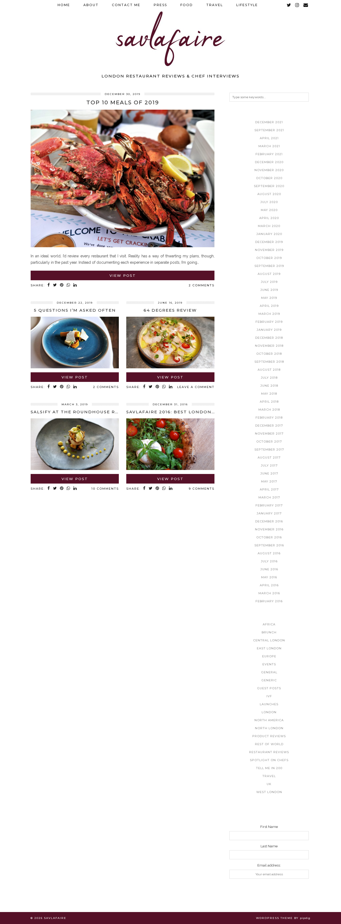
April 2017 (269, 489)
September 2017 (269, 449)
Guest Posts (269, 688)
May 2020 (269, 210)
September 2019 (269, 266)
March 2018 (269, 409)
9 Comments (201, 488)
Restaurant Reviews (269, 752)
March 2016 (269, 593)
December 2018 (269, 338)
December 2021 (269, 122)
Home (64, 5)
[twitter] (289, 5)
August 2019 (269, 274)
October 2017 (269, 441)
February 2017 (269, 505)
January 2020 (269, 234)
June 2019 (269, 290)
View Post (122, 275)
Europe (269, 656)
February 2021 (269, 154)
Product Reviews (269, 736)
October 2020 (269, 178)
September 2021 (269, 130)
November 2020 (269, 170)
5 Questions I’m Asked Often (75, 310)
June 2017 (269, 473)
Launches (269, 704)
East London (269, 648)
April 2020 (269, 218)
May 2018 (269, 393)
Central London (269, 640)
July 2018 (269, 378)
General (269, 672)
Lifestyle (247, 5)
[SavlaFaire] (170, 35)
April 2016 (269, 585)
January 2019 (269, 330)
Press (160, 5)
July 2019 (269, 282)
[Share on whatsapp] (68, 285)
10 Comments (105, 488)
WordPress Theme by (283, 918)
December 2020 (269, 162)
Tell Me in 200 (269, 768)
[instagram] (297, 5)
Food (186, 5)
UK (269, 784)
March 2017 (269, 497)
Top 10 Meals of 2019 (122, 102)
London (269, 712)
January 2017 (269, 513)
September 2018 (269, 362)
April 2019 (269, 306)
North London (269, 728)
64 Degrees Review (170, 310)
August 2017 (269, 457)
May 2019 (269, 298)
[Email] (305, 5)
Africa (269, 624)
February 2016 (269, 601)
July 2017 (269, 465)
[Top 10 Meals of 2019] (122, 246)
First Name (269, 827)
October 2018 (269, 354)
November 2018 (269, 346)
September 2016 (269, 545)
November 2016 (269, 529)
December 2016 (269, 521)
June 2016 (269, 569)
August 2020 (269, 194)
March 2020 (269, 226)
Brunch (269, 632)
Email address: (269, 865)
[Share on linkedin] (75, 285)
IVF (269, 696)
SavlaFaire (55, 918)
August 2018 (269, 370)
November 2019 (269, 250)
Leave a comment (195, 387)
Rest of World (269, 744)
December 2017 (269, 425)
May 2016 (269, 577)
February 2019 (269, 322)
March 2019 (269, 314)
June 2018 (269, 385)
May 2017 (269, 481)
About (91, 5)
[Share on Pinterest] (62, 285)
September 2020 (269, 186)
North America (269, 720)
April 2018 (269, 401)
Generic (269, 680)
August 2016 (269, 553)
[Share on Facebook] (49, 285)
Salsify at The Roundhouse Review (81, 411)
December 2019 (269, 242)
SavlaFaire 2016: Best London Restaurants (188, 411)
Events (269, 664)
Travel (214, 5)
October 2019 (269, 258)
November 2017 (269, 433)
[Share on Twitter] (55, 285)
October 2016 (269, 537)
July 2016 (269, 561)
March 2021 (269, 146)
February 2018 (269, 417)
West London (269, 792)
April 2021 (269, 138)
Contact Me (126, 5)
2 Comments (201, 285)
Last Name (269, 846)
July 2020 (269, 202)
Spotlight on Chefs (269, 760)
